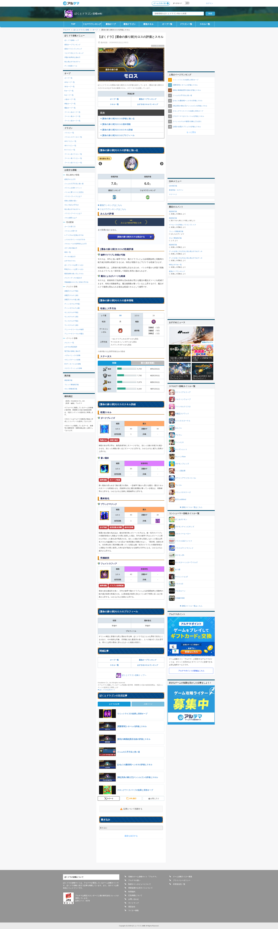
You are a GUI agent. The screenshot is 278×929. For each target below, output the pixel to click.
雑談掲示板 (68, 380)
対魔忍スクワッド (182, 414)
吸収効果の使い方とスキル (74, 273)
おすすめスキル (70, 261)
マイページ (173, 194)
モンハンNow (180, 457)
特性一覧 (67, 252)
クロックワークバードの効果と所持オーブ (188, 111)
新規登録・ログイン (176, 190)
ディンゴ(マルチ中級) (72, 304)
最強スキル (148, 24)
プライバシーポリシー (181, 880)
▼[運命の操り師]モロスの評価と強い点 (117, 118)
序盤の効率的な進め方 (72, 57)
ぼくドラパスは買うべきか (74, 265)
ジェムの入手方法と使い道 (74, 183)
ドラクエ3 (179, 584)
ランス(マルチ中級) (71, 321)
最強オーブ (111, 24)
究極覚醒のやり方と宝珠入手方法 (76, 282)
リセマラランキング (92, 24)
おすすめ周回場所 (70, 347)
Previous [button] (100, 164)
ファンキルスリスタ (183, 407)
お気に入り (154, 798)
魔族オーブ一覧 (70, 108)
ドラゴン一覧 (186, 24)
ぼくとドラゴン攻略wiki (88, 13)
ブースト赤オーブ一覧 (72, 112)
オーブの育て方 (70, 226)
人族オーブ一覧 (70, 99)
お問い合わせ (133, 899)
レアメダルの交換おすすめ (74, 235)
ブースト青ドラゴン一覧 (73, 158)
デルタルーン (180, 591)
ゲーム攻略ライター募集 (182, 877)
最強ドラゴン (130, 24)
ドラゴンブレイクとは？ (73, 196)
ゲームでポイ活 (159, 3)
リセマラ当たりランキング (74, 53)
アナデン (178, 435)
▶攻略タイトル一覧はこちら (191, 507)
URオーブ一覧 (69, 82)
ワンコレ (178, 485)
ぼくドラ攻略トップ (71, 40)
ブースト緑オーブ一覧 (72, 121)
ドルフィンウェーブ (183, 399)
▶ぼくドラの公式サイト (106, 690)
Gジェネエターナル (182, 421)
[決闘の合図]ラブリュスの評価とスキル (187, 126)
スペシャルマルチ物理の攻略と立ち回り (187, 121)
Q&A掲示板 (173, 186)
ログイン (209, 3)
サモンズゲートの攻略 (72, 360)
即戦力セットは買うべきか (74, 269)
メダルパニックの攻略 (72, 355)
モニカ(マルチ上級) (71, 316)
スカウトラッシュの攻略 (73, 368)
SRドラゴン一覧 (70, 145)
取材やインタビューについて (139, 884)
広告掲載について (135, 895)
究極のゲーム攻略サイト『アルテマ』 (143, 877)
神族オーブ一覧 (70, 103)
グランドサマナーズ (183, 492)
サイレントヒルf (181, 577)
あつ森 (177, 569)
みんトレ (178, 428)
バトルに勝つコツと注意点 (74, 192)
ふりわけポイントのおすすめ (74, 239)
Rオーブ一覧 (69, 91)
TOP (73, 24)
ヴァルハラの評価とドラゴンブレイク (182, 225)
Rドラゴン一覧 (69, 150)
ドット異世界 (180, 471)
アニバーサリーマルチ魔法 (74, 334)
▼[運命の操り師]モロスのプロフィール (117, 135)
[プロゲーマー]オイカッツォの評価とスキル (188, 116)
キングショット (181, 449)
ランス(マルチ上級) (71, 325)
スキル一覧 (205, 24)
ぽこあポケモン (181, 519)
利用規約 (131, 892)
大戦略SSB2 (180, 598)
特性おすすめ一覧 (175, 264)
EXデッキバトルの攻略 (72, 364)
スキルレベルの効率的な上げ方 (75, 244)
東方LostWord (180, 499)
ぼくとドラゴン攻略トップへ (134, 675)
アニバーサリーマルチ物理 (74, 329)
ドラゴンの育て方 (70, 231)
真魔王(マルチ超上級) (72, 299)
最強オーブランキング (147, 99)
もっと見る (191, 132)
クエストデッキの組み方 (73, 278)
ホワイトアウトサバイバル (185, 478)
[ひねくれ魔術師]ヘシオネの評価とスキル (187, 100)
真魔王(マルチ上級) (71, 295)
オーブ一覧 (167, 24)
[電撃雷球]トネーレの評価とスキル (185, 85)
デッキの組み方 (70, 256)
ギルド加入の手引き (71, 205)
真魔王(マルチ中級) (71, 291)
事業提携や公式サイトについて (140, 888)
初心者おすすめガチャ (72, 62)
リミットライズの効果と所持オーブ (185, 80)
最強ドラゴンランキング (73, 49)
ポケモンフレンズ (182, 464)
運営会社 (131, 907)
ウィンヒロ (179, 442)
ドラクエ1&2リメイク (183, 541)
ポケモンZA (179, 555)
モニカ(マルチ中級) (71, 312)
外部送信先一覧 (179, 884)
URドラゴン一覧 (70, 141)
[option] (131, 164)
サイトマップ (133, 903)
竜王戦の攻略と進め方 (72, 351)
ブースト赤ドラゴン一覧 (73, 154)
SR (120, 315)
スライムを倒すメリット (73, 188)
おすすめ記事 (114, 704)
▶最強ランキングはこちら (110, 205)
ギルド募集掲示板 (70, 389)
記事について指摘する (133, 809)
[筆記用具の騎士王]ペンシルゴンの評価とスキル (190, 106)
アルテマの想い (134, 880)
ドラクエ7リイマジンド (184, 548)
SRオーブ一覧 (69, 86)
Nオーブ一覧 (69, 95)
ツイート (110, 798)
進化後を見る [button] (104, 159)
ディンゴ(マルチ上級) (72, 308)
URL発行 (132, 798)
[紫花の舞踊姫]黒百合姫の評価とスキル (187, 90)
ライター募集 (133, 910)
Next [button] (162, 164)
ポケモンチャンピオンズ (184, 527)
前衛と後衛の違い (70, 201)
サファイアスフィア (183, 392)
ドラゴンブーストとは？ (73, 213)
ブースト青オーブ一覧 (72, 116)
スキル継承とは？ (70, 218)
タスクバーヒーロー (183, 534)
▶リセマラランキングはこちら (112, 209)
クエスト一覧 (69, 342)
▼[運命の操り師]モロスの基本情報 (115, 124)
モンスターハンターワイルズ (186, 562)
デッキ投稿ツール (70, 66)
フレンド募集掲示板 (71, 384)
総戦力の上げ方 (70, 179)
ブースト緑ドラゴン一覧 (73, 162)
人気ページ (148, 704)
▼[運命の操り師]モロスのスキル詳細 (116, 130)
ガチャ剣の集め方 (70, 248)
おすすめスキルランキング (147, 104)
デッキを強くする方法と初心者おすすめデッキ (185, 251)
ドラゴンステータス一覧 (73, 137)
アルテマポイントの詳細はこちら (191, 671)
